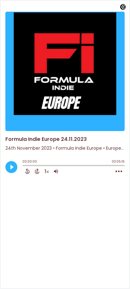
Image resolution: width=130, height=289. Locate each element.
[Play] (11, 167)
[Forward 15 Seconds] (37, 171)
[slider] (24, 166)
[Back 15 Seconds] (27, 171)
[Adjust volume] (56, 171)
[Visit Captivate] (123, 8)
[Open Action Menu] (119, 171)
